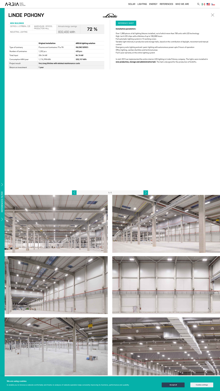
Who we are (182, 4)
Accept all (173, 385)
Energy (153, 4)
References (166, 4)
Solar (131, 4)
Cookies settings (202, 385)
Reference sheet (126, 23)
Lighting (142, 4)
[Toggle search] (198, 4)
